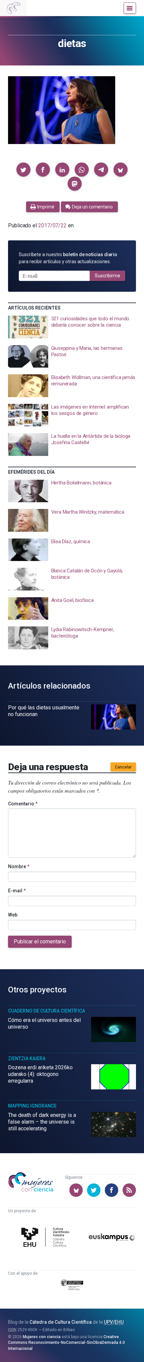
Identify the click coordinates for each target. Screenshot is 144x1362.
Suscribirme (107, 275)
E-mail (17, 890)
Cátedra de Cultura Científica (60, 1322)
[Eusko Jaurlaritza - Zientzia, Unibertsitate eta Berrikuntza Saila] (72, 1286)
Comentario (23, 803)
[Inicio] (13, 8)
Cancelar (123, 767)
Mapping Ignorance (32, 1106)
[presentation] (72, 327)
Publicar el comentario (40, 941)
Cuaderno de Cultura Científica (46, 1011)
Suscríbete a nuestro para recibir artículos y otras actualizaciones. (68, 258)
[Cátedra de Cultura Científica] (46, 1238)
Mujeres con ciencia (42, 1336)
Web (12, 915)
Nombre (18, 866)
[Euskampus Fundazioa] (112, 1238)
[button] (23, 169)
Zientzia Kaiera (27, 1058)
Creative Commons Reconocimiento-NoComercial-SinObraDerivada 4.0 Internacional (66, 1342)
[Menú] (130, 8)
